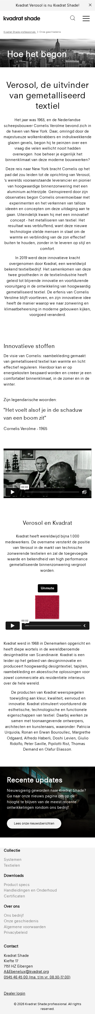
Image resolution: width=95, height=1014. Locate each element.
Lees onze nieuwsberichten (34, 823)
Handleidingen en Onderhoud (30, 890)
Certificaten (14, 896)
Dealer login (14, 993)
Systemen (13, 859)
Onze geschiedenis (21, 921)
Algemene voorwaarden (25, 927)
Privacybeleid (15, 932)
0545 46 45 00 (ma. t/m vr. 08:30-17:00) (37, 977)
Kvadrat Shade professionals (20, 31)
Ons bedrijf (14, 915)
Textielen (12, 865)
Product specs (17, 884)
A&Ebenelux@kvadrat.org (26, 971)
